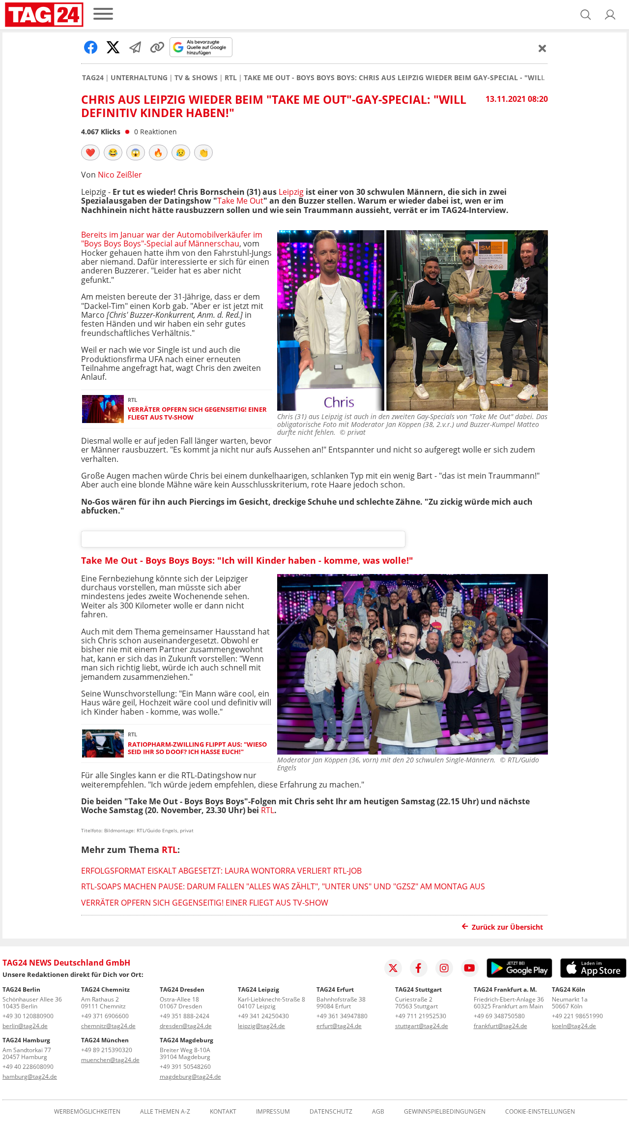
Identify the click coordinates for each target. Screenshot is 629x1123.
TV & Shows (196, 78)
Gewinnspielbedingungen (445, 1111)
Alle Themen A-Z (165, 1111)
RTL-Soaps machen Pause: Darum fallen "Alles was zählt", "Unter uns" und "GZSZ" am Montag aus (283, 886)
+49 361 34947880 (342, 1016)
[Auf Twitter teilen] (113, 47)
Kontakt (223, 1111)
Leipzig (291, 191)
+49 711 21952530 (420, 1016)
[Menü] (103, 14)
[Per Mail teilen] (135, 47)
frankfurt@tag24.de (500, 1026)
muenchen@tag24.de (110, 1060)
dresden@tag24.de (186, 1026)
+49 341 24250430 (263, 1016)
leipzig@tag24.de (261, 1026)
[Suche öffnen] (585, 14)
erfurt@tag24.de (339, 1026)
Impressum (273, 1111)
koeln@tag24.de (574, 1026)
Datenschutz (331, 1111)
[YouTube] (470, 968)
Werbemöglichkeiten (87, 1111)
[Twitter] (393, 968)
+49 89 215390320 (106, 1050)
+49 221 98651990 (577, 1016)
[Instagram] (444, 968)
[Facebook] (419, 968)
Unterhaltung (139, 78)
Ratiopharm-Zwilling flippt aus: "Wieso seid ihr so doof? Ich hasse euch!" (197, 748)
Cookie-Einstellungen (540, 1111)
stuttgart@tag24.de (421, 1026)
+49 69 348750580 (499, 1016)
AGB (378, 1111)
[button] (610, 14)
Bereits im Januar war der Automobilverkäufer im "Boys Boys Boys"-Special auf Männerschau (171, 239)
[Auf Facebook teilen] (91, 47)
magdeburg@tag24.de (190, 1076)
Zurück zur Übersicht (507, 927)
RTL (231, 78)
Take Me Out (240, 200)
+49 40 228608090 (28, 1066)
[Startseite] (44, 14)
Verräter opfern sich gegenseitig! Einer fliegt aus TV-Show (197, 413)
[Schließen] (542, 48)
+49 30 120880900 (28, 1016)
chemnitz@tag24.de (108, 1026)
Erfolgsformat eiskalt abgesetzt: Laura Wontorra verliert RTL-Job (221, 870)
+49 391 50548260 (185, 1066)
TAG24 (93, 78)
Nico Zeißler (120, 174)
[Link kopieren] (157, 47)
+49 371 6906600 (105, 1016)
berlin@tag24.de (25, 1026)
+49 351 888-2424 (184, 1016)
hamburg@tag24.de (29, 1076)
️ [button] (90, 152)
